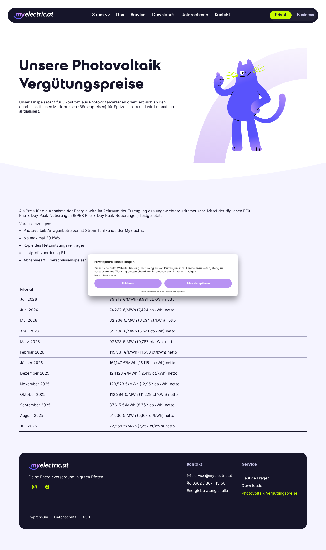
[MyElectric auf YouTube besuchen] (47, 487)
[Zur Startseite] (33, 15)
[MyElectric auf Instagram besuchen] (34, 487)
